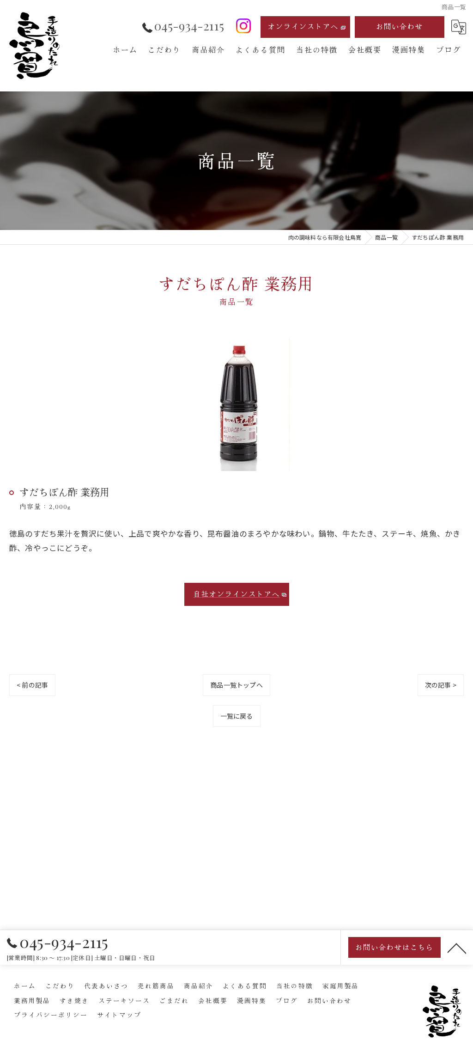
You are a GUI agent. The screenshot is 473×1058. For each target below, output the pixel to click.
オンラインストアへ (303, 26)
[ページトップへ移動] (457, 947)
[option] (236, 404)
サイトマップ (119, 1014)
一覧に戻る (236, 715)
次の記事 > (440, 684)
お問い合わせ (399, 26)
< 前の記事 (32, 684)
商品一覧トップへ (236, 684)
